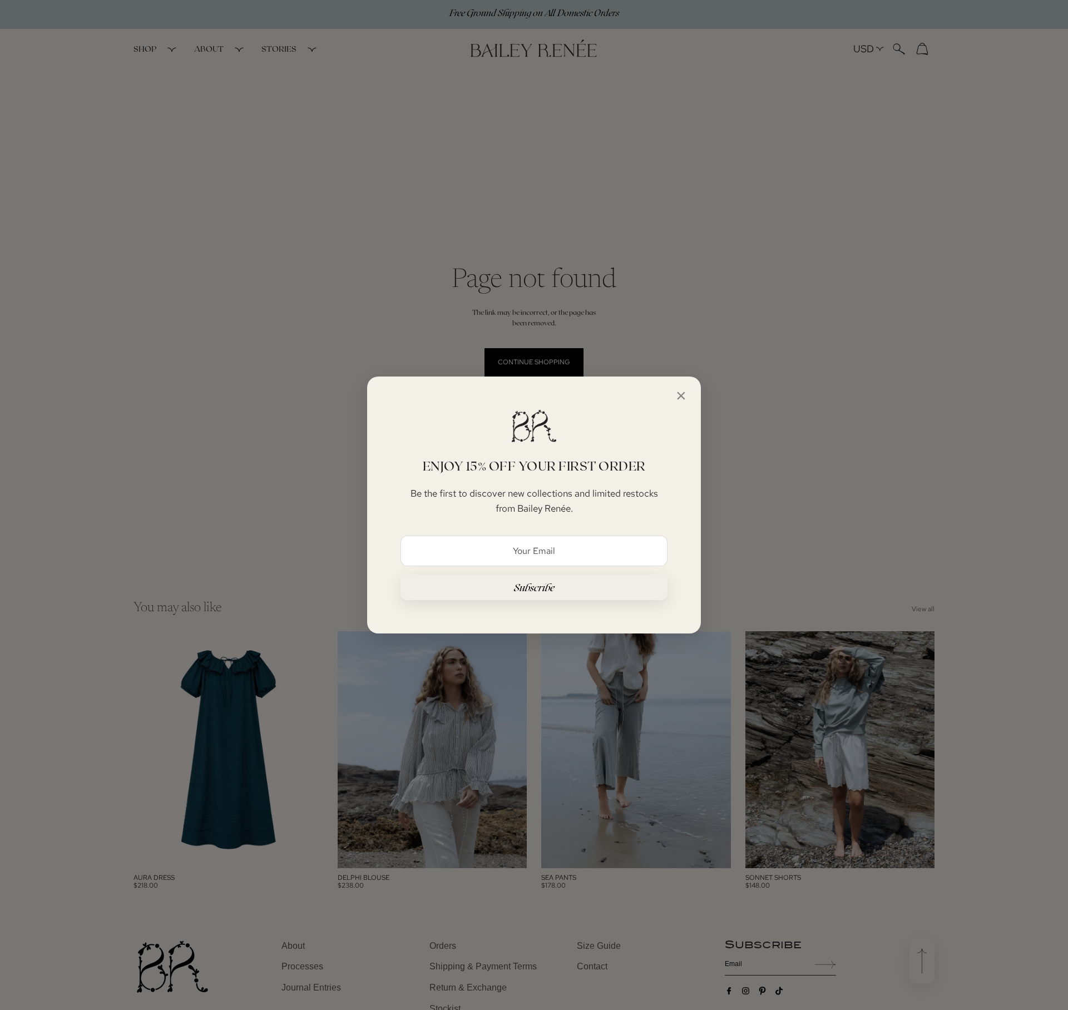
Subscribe (534, 587)
